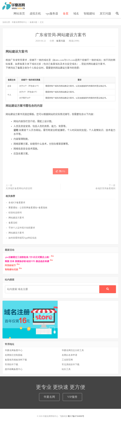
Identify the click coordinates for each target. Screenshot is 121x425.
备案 (66, 13)
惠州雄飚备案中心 (14, 369)
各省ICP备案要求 (17, 202)
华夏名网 (49, 396)
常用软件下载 (11, 364)
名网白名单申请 (69, 355)
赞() (62, 171)
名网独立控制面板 (14, 355)
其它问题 (105, 13)
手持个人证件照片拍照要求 (22, 228)
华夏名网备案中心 (14, 350)
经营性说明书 (15, 212)
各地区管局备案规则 (105, 188)
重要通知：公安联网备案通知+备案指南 (28, 207)
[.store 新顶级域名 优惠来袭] (30, 319)
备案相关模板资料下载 (16, 360)
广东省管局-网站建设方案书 (60, 35)
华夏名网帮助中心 (13, 6)
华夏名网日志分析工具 (73, 350)
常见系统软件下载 (70, 364)
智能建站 (89, 13)
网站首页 (19, 13)
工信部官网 (67, 360)
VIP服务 (72, 396)
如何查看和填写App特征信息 (23, 238)
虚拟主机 (35, 13)
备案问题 (33, 22)
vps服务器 (52, 13)
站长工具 (66, 369)
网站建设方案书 (16, 218)
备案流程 (13, 223)
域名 (76, 13)
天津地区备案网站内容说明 (19, 188)
